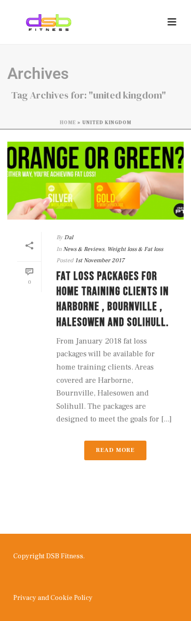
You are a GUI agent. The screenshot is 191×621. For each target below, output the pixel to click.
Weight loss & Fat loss (135, 249)
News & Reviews (83, 249)
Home (68, 122)
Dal (68, 237)
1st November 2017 (99, 260)
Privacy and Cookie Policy (53, 598)
